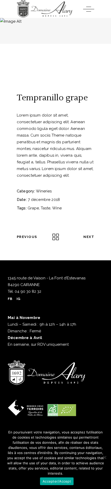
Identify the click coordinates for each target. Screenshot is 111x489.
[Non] (104, 457)
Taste (45, 208)
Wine (57, 208)
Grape (33, 208)
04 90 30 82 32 (27, 291)
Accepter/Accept (57, 481)
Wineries (44, 191)
